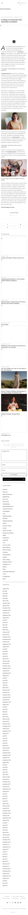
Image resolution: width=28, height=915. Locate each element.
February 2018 (6, 835)
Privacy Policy (6, 898)
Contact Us (7, 896)
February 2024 (6, 661)
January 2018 (6, 837)
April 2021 (5, 743)
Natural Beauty (6, 547)
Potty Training (6, 559)
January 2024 (6, 663)
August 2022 (6, 704)
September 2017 (7, 847)
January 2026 (6, 605)
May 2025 (5, 625)
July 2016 (5, 880)
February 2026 (6, 603)
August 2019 (6, 791)
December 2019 (6, 782)
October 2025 (6, 613)
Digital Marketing (7, 516)
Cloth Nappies (6, 511)
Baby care (5, 492)
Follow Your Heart (7, 530)
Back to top (12, 912)
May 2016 (5, 885)
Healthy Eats (6, 538)
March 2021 (5, 745)
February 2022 (6, 719)
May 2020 (5, 769)
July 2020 (5, 765)
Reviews (5, 566)
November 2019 (6, 784)
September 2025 (7, 615)
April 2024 (5, 656)
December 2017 (6, 839)
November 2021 (6, 726)
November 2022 (6, 697)
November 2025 (6, 610)
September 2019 (7, 789)
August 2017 (6, 849)
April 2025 (5, 627)
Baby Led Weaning (7, 494)
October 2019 (6, 786)
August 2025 (6, 617)
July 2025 (5, 620)
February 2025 (6, 632)
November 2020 (6, 755)
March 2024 (5, 658)
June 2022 (5, 709)
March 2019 (5, 803)
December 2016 (6, 868)
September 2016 (7, 876)
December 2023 (6, 666)
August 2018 (6, 820)
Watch (4, 579)
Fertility (4, 528)
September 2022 (7, 702)
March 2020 (5, 774)
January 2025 (6, 634)
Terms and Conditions (18, 896)
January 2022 (6, 721)
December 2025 (6, 608)
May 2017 (5, 856)
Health (4, 535)
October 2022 (6, 699)
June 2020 (5, 767)
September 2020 (7, 760)
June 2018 (5, 825)
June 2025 (5, 622)
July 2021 (5, 736)
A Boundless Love (5, 435)
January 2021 (6, 750)
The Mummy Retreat (5, 73)
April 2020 (5, 772)
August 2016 (6, 878)
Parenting (10, 17)
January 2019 (6, 808)
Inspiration (5, 540)
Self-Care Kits (16, 137)
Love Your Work (4, 17)
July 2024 (5, 649)
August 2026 (6, 588)
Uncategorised (6, 576)
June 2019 (5, 796)
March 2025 (5, 629)
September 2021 (7, 731)
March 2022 (5, 716)
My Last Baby (4, 324)
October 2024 (6, 641)
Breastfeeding (6, 504)
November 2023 (6, 668)
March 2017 (5, 861)
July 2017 (5, 851)
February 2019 (6, 806)
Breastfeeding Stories (8, 506)
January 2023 (6, 692)
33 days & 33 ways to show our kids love (12, 258)
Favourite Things (7, 525)
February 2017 (6, 864)
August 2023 (6, 675)
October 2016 (6, 873)
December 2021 (6, 724)
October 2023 (6, 670)
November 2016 (6, 871)
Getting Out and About (8, 533)
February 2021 (6, 748)
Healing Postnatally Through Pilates (10, 414)
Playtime (5, 557)
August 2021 (6, 733)
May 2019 (5, 798)
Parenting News (7, 554)
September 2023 (7, 673)
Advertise (5, 489)
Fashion (5, 523)
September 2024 (7, 644)
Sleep (4, 569)
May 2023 (5, 683)
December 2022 (6, 695)
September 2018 (7, 818)
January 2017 (6, 866)
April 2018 (5, 830)
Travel (4, 574)
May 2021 (5, 740)
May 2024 (5, 654)
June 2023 (5, 680)
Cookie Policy (15, 898)
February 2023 (6, 690)
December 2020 (6, 753)
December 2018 (6, 810)
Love (4, 542)
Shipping (23, 898)
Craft (4, 513)
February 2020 (6, 777)
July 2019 (5, 794)
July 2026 (5, 591)
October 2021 (6, 728)
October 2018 (6, 815)
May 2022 (5, 711)
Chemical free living (7, 509)
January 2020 (6, 779)
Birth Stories (6, 501)
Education (5, 518)
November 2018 (6, 813)
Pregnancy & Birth (7, 562)
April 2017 (5, 859)
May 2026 (5, 596)
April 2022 (5, 714)
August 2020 (6, 762)
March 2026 (5, 600)
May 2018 (5, 827)
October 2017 (6, 844)
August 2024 (6, 646)
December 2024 (6, 637)
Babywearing (6, 496)
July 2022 (5, 707)
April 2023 (5, 685)
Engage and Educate (8, 521)
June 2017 (5, 854)
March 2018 (5, 832)
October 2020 (6, 757)
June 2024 (5, 651)
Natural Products (7, 550)
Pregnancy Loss (6, 564)
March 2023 (5, 687)
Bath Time (5, 499)
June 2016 (5, 883)
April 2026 (5, 598)
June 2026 (5, 593)
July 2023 (5, 678)
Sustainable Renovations (9, 571)
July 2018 (5, 823)
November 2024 (6, 639)
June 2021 (5, 738)
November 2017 (6, 842)
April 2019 (5, 801)
